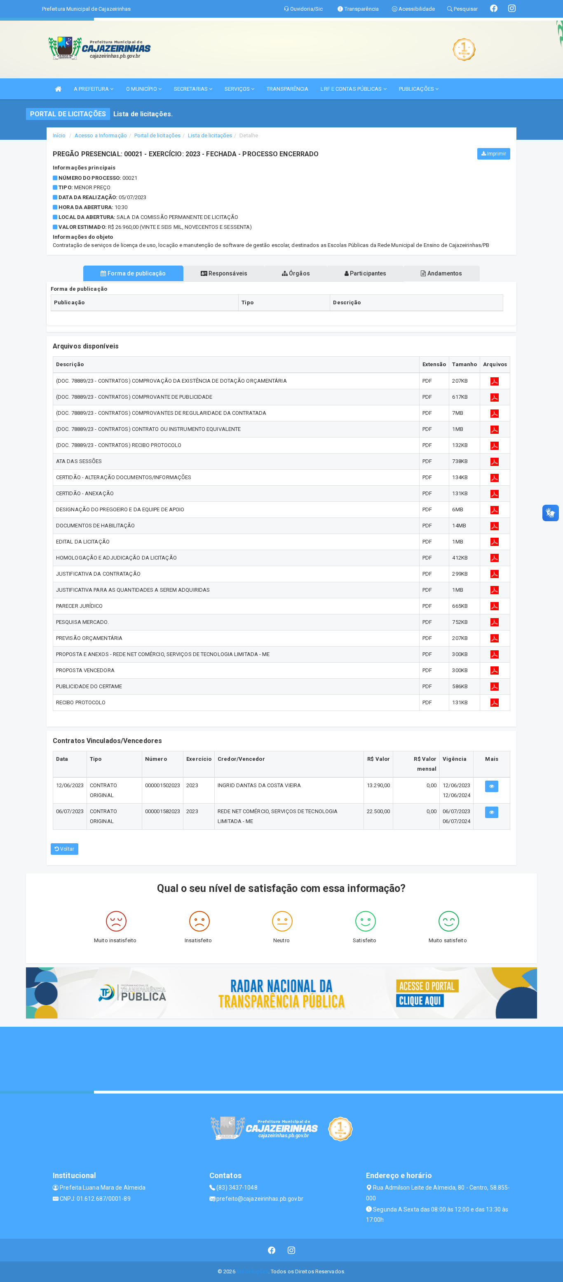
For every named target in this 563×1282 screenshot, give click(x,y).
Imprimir (496, 154)
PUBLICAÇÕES (417, 89)
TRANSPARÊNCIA (287, 89)
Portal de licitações (157, 135)
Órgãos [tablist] (299, 273)
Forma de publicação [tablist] (136, 273)
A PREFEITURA (92, 89)
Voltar (66, 849)
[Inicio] (58, 88)
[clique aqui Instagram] (291, 1250)
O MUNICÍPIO (142, 89)
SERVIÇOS (238, 89)
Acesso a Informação (101, 135)
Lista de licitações (210, 135)
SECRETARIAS (191, 89)
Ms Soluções (252, 1271)
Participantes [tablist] (367, 273)
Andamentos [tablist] (444, 273)
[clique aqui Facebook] (272, 1250)
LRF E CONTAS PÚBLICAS (352, 89)
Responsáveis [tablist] (227, 273)
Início (59, 135)
